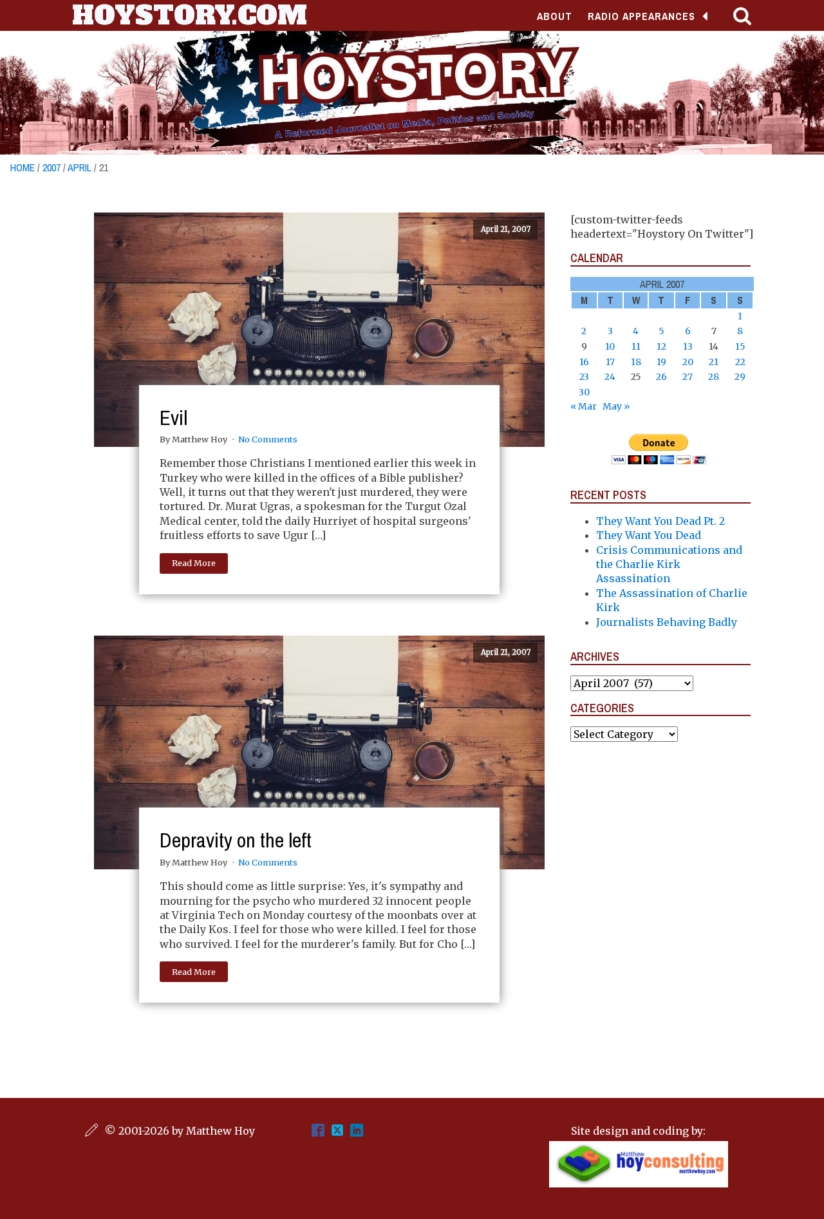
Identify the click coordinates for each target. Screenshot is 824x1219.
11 (636, 346)
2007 (51, 167)
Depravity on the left (236, 840)
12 (661, 346)
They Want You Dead (648, 535)
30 (584, 392)
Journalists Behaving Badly (666, 622)
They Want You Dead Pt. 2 (660, 521)
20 (687, 362)
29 (740, 377)
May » (616, 406)
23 (584, 377)
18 (636, 362)
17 (610, 362)
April (79, 167)
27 (687, 377)
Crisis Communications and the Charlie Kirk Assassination (669, 564)
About (554, 16)
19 (661, 362)
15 (740, 346)
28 (713, 377)
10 (610, 346)
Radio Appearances (641, 16)
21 (713, 362)
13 (688, 346)
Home (22, 167)
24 (609, 377)
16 (584, 362)
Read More (194, 563)
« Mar (583, 406)
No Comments (267, 439)
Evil (173, 417)
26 (661, 377)
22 (740, 362)
